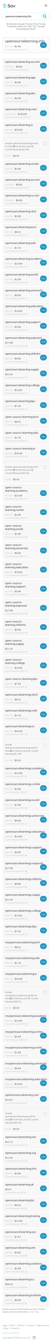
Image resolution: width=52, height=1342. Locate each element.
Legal (4, 1325)
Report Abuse (43, 1325)
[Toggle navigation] (46, 5)
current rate (33, 1312)
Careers (31, 1325)
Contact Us (15, 1328)
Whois (12, 1325)
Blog (6, 1328)
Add (43, 45)
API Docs (21, 1325)
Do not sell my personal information (10, 1333)
